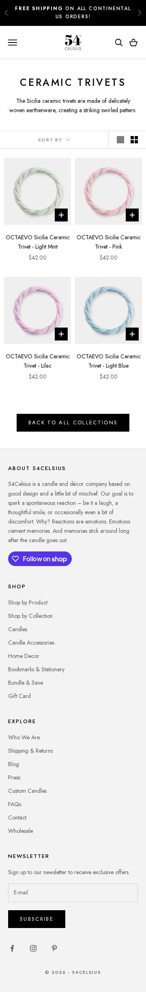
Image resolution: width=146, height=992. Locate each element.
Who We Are (24, 737)
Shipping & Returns (30, 751)
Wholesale (20, 831)
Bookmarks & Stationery (36, 669)
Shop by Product (27, 602)
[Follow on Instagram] (33, 948)
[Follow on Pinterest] (54, 948)
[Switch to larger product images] (120, 139)
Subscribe (37, 919)
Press (14, 777)
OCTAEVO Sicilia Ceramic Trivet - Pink (109, 242)
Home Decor (23, 656)
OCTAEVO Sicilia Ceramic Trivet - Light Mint (38, 242)
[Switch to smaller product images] (134, 139)
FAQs (14, 804)
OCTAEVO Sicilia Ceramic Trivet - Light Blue (109, 361)
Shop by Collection (30, 616)
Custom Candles (27, 791)
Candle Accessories (31, 643)
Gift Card (19, 696)
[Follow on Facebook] (12, 948)
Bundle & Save (25, 683)
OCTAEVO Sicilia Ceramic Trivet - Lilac (38, 361)
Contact (17, 817)
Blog (13, 764)
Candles (17, 629)
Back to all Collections (73, 422)
